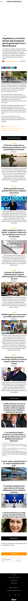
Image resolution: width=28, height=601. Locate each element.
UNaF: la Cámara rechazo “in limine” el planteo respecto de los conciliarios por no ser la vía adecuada (14, 233)
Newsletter (14, 538)
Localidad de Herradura (18, 128)
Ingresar (14, 583)
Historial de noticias (14, 577)
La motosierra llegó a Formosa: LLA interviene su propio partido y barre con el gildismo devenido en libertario (14, 437)
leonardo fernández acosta (11, 61)
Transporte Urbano (13, 130)
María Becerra (4, 130)
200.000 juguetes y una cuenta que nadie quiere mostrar (14, 315)
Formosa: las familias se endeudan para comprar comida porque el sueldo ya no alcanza (14, 275)
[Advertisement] (14, 19)
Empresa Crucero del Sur (12, 126)
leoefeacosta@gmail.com (14, 590)
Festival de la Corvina (6, 128)
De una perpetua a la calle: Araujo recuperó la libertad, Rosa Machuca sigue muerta (14, 515)
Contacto (14, 574)
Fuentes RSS (14, 580)
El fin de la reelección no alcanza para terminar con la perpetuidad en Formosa (14, 147)
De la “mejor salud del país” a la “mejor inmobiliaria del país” (15, 463)
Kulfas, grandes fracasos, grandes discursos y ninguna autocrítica (14, 191)
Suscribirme (14, 554)
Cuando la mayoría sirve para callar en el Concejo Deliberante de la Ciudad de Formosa (14, 489)
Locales (4, 35)
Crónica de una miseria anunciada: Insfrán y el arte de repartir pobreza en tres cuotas (14, 360)
